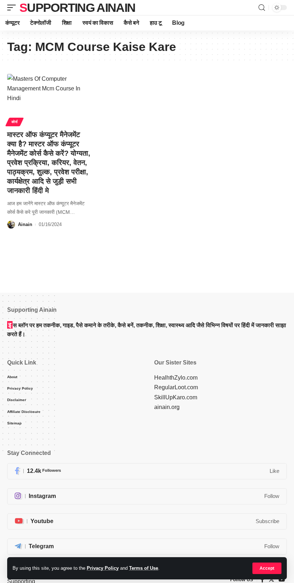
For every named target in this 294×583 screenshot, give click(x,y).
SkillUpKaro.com (175, 397)
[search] (262, 7)
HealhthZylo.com (176, 378)
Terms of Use (143, 568)
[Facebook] (147, 471)
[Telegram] (147, 547)
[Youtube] (147, 521)
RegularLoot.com (176, 387)
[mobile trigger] (13, 7)
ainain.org (167, 407)
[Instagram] (147, 496)
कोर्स (14, 122)
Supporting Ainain (77, 7)
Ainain (25, 224)
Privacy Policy (103, 568)
